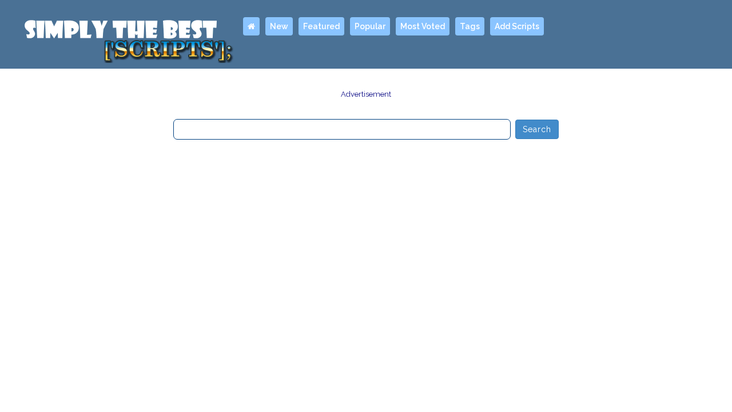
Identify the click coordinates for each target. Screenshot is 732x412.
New (279, 26)
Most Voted (422, 26)
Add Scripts (517, 26)
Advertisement (366, 94)
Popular (370, 26)
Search (537, 129)
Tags (470, 26)
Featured (321, 26)
